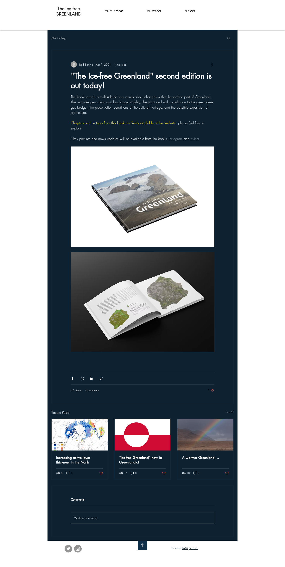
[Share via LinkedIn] (91, 378)
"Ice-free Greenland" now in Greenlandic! (140, 459)
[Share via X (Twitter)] (82, 378)
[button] (229, 37)
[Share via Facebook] (72, 378)
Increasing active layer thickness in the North (73, 459)
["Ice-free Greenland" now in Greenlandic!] (143, 435)
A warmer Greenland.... (200, 457)
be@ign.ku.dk (190, 548)
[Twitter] (68, 548)
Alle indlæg (58, 38)
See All (230, 412)
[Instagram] (78, 548)
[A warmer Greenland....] (205, 435)
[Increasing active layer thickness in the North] (80, 435)
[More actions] (212, 64)
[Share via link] (101, 378)
